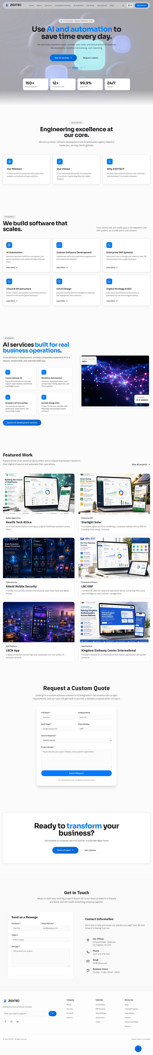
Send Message (40, 980)
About (39, 5)
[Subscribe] (52, 1020)
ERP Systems (100, 1016)
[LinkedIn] (17, 1028)
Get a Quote (102, 5)
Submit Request (76, 780)
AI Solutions (78, 5)
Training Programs (131, 1016)
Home (31, 5)
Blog (112, 5)
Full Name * (45, 720)
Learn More (10, 275)
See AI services (62, 58)
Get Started (141, 5)
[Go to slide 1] (69, 75)
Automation (100, 1025)
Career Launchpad (131, 1029)
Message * (16, 954)
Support (128, 1033)
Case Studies (130, 1020)
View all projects (139, 471)
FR (131, 5)
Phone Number (83, 731)
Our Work (90, 5)
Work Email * (46, 731)
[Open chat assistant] (138, 1048)
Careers (128, 1025)
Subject (15, 942)
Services (48, 5)
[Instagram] (11, 1028)
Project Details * (47, 754)
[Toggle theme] (123, 5)
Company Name (84, 720)
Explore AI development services (22, 430)
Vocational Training (62, 5)
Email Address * (48, 931)
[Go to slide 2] (75, 75)
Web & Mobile (101, 1020)
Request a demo (90, 58)
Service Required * (48, 743)
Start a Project (64, 857)
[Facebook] (5, 1028)
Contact (70, 1025)
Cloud (98, 1029)
